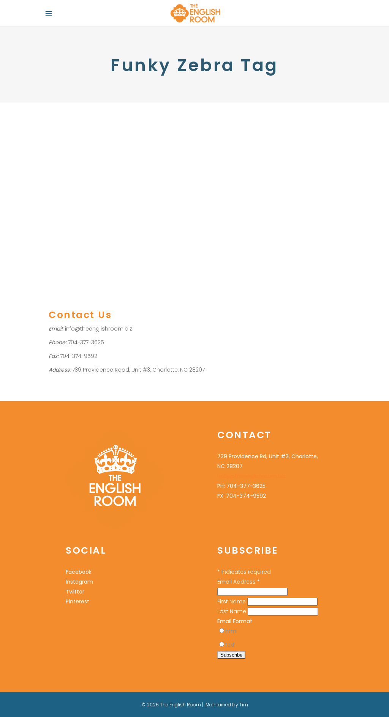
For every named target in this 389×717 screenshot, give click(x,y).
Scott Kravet (254, 193)
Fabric (272, 163)
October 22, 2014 (67, 122)
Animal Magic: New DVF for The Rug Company (112, 143)
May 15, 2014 (218, 122)
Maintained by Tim (227, 704)
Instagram (79, 582)
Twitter (75, 591)
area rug (101, 173)
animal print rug (68, 173)
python (124, 193)
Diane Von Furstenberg (101, 183)
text (230, 645)
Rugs (114, 163)
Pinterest (77, 601)
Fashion (291, 163)
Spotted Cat (287, 193)
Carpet (123, 173)
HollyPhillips (150, 163)
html (231, 631)
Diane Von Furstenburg (77, 163)
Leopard (103, 193)
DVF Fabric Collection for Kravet (268, 143)
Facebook (79, 572)
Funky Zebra (146, 183)
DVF (285, 183)
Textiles (313, 193)
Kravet (311, 163)
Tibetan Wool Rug (97, 203)
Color (211, 183)
